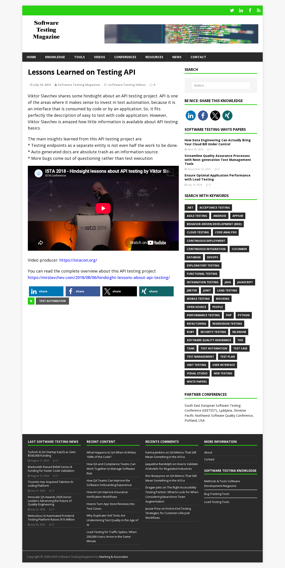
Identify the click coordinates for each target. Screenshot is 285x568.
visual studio (197, 373)
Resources (154, 57)
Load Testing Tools (216, 502)
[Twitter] (232, 10)
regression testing (227, 324)
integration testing (202, 282)
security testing (213, 332)
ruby (190, 332)
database (194, 257)
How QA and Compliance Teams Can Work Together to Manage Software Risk (111, 468)
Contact (198, 57)
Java (228, 282)
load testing (227, 290)
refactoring (196, 324)
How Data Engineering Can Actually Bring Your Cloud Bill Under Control (218, 142)
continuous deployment (206, 241)
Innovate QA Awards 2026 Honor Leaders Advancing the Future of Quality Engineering (50, 500)
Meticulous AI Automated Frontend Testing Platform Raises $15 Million (51, 517)
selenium (239, 332)
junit (207, 290)
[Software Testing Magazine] (60, 29)
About (208, 452)
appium (237, 216)
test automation (52, 301)
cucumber (239, 249)
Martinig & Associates (113, 557)
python (244, 315)
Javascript (245, 282)
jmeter (192, 290)
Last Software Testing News (53, 441)
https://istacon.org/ (78, 260)
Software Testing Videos (127, 85)
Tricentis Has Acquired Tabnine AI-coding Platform (51, 484)
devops (212, 257)
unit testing (196, 365)
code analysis (225, 232)
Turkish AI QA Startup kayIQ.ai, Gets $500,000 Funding (52, 454)
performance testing (203, 315)
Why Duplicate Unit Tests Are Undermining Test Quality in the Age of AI (112, 520)
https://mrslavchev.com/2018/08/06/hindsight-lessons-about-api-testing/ (99, 277)
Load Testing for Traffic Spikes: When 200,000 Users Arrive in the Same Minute (112, 536)
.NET (190, 207)
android (219, 216)
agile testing (197, 216)
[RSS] (259, 10)
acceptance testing (215, 207)
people (217, 307)
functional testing (202, 274)
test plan (227, 357)
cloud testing (198, 232)
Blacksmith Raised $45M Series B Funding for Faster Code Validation (51, 469)
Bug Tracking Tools (216, 494)
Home (31, 57)
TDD (240, 340)
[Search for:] (221, 85)
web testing (223, 373)
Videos (99, 57)
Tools (79, 57)
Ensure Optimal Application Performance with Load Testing (217, 177)
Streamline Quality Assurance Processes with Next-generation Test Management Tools (218, 160)
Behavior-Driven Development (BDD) (214, 224)
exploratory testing (203, 265)
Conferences (125, 57)
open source (196, 307)
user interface (223, 365)
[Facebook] (250, 10)
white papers (197, 381)
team (190, 348)
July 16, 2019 (42, 85)
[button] (46, 291)
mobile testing (198, 299)
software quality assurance (209, 340)
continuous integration (206, 249)
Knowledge (55, 57)
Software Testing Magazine (79, 85)
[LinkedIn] (241, 10)
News (176, 57)
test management (200, 357)
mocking (222, 299)
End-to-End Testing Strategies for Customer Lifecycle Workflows (168, 513)
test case (240, 348)
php (229, 315)
